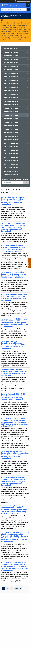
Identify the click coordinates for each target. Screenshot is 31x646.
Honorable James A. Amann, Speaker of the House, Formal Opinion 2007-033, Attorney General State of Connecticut (13, 248)
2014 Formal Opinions (11, 91)
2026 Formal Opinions (11, 49)
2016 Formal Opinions (11, 84)
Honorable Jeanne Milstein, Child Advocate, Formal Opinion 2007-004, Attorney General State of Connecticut (14, 297)
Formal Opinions (6, 44)
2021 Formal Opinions (11, 66)
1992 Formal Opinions (11, 168)
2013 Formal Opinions (11, 94)
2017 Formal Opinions (11, 80)
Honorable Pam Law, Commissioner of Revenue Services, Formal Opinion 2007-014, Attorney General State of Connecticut (13, 345)
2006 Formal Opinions (11, 119)
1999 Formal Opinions (11, 143)
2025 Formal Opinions (11, 52)
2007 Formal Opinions (11, 115)
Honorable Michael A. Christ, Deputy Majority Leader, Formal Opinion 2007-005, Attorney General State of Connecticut (13, 275)
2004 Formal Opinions (11, 126)
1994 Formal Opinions (11, 161)
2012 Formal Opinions (11, 98)
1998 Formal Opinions (11, 147)
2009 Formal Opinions (11, 108)
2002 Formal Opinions (11, 133)
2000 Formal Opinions (11, 140)
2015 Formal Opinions (11, 87)
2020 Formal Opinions (11, 70)
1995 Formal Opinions (11, 157)
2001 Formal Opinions (11, 136)
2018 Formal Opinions (11, 77)
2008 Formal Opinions (11, 112)
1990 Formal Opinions (11, 175)
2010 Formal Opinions (11, 105)
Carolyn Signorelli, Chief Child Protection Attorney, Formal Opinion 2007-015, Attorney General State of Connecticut (13, 397)
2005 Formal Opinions (11, 122)
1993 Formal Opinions (11, 164)
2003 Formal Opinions (11, 129)
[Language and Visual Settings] (28, 5)
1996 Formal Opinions (11, 154)
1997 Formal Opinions (11, 150)
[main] (15, 329)
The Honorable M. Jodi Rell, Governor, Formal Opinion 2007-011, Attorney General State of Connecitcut (14, 372)
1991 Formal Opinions (11, 171)
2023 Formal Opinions (11, 59)
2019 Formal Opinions (11, 73)
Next (16, 588)
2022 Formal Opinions (11, 63)
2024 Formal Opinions (11, 56)
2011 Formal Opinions (11, 101)
